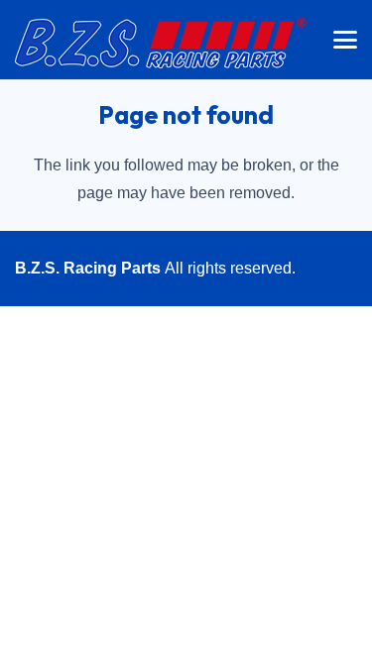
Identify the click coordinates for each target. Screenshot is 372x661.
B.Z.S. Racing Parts (88, 268)
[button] (345, 40)
